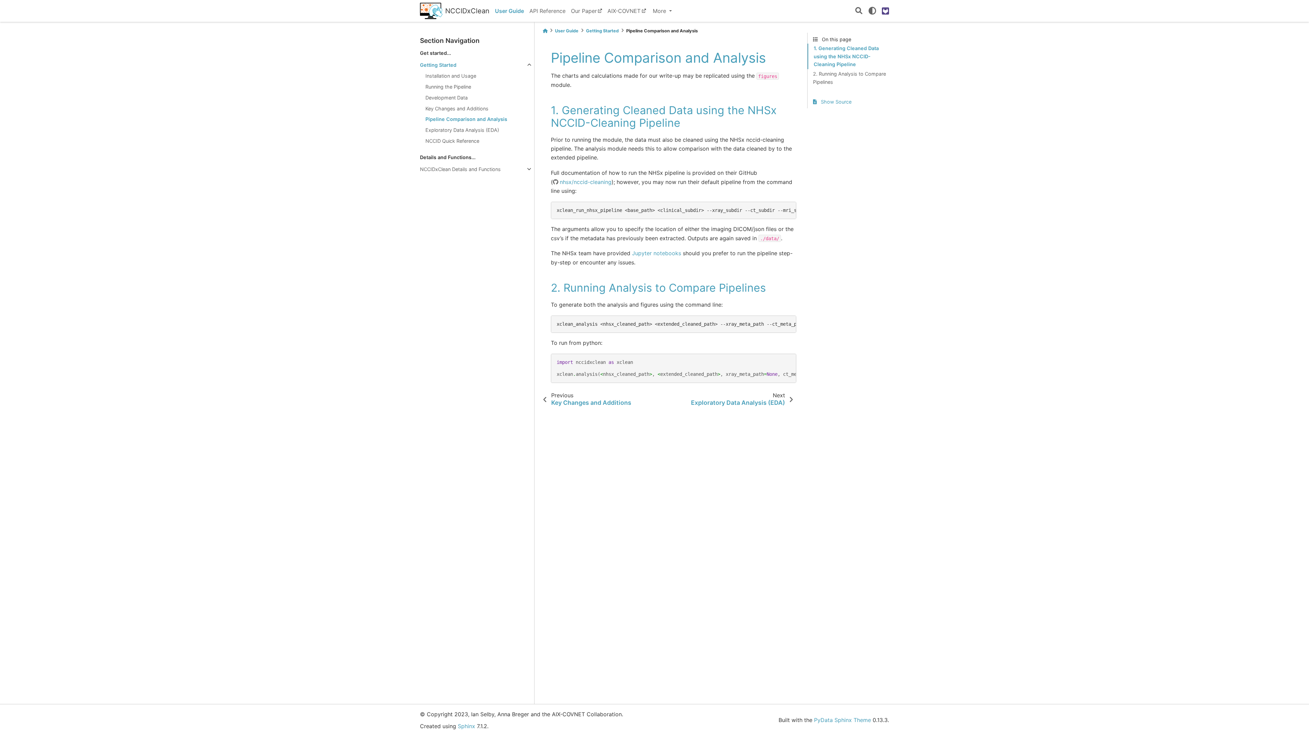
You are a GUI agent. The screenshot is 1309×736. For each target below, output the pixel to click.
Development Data (446, 98)
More (660, 10)
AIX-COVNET (624, 10)
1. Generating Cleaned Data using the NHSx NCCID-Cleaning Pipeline (846, 56)
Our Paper (584, 10)
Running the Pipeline (448, 87)
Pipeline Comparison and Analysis (466, 119)
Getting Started (438, 65)
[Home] (545, 30)
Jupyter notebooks (656, 253)
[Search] (859, 11)
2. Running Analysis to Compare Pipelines (849, 78)
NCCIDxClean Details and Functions (460, 169)
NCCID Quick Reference (452, 141)
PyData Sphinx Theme (842, 720)
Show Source (835, 102)
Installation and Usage (450, 76)
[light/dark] (872, 11)
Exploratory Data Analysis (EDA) (462, 130)
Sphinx (466, 726)
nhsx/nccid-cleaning (586, 182)
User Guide (509, 10)
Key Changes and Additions (456, 108)
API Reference (547, 10)
